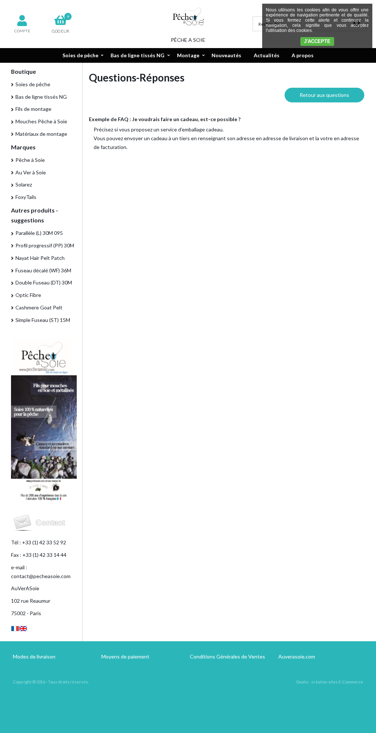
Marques (23, 147)
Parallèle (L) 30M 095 (39, 233)
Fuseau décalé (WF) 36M (43, 270)
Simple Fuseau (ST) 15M (42, 320)
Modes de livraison (34, 656)
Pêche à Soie (30, 160)
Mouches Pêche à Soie (41, 121)
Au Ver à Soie (30, 172)
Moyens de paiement (125, 656)
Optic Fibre (28, 295)
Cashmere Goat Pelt (38, 307)
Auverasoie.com (296, 656)
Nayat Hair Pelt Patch (40, 258)
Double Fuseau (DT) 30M (43, 282)
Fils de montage (33, 109)
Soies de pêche (80, 55)
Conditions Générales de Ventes (227, 656)
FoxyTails (25, 197)
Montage (188, 55)
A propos (303, 55)
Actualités (266, 55)
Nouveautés (226, 55)
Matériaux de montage (41, 134)
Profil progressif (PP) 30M (44, 245)
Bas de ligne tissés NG (137, 55)
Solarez (23, 184)
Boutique (23, 71)
